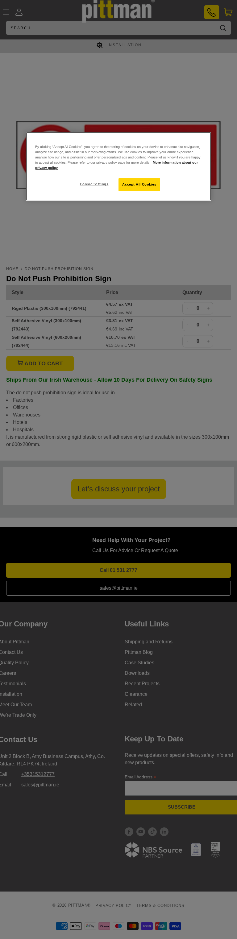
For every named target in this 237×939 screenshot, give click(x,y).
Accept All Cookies (139, 184)
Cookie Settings (94, 184)
